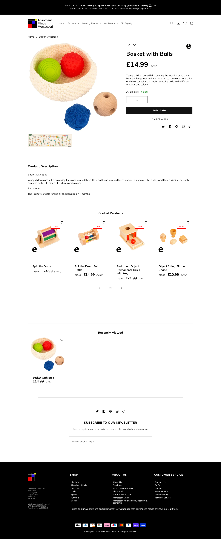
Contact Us (160, 482)
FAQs (157, 485)
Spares (74, 494)
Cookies (159, 488)
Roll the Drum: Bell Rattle (86, 268)
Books (74, 500)
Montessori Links (121, 497)
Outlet (74, 491)
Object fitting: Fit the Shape (172, 268)
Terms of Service (163, 497)
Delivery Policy (161, 494)
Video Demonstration (123, 488)
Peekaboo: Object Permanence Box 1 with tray (128, 270)
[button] (73, 23)
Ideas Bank (118, 491)
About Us (117, 482)
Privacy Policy (161, 491)
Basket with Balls (48, 36)
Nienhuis (75, 482)
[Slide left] (99, 288)
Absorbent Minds (79, 485)
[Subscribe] (148, 442)
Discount (75, 488)
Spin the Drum (41, 266)
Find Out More (170, 508)
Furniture (75, 497)
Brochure (117, 485)
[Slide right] (121, 288)
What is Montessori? (122, 494)
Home (31, 36)
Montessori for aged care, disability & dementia (130, 501)
